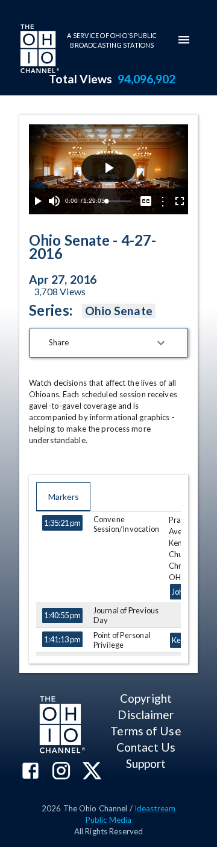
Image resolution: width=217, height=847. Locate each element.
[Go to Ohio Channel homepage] (38, 50)
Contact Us (145, 747)
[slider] (118, 201)
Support (146, 763)
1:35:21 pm (62, 523)
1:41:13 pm (62, 639)
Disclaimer (146, 714)
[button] (108, 342)
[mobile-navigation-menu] (184, 40)
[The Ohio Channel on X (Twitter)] (91, 772)
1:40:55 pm (62, 615)
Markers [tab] (63, 496)
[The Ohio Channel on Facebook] (30, 772)
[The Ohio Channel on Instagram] (61, 772)
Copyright (146, 698)
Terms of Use (145, 731)
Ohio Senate (119, 311)
